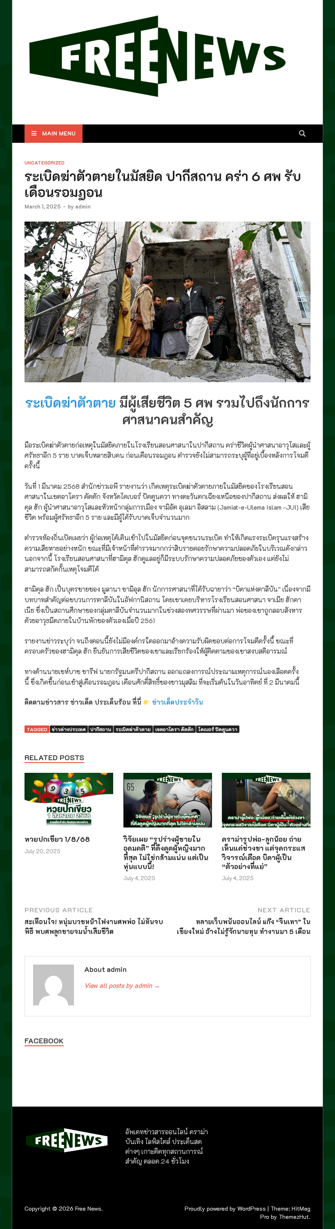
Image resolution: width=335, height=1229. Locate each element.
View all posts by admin (122, 985)
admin (83, 206)
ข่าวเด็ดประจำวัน (177, 702)
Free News (88, 1208)
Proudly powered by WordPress (225, 1208)
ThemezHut (294, 1216)
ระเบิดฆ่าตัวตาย (70, 402)
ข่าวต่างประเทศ (69, 729)
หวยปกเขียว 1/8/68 (57, 838)
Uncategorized (45, 163)
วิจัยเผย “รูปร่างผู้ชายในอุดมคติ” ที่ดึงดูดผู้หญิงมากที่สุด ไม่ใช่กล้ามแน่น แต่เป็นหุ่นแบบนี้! (165, 852)
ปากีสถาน (100, 729)
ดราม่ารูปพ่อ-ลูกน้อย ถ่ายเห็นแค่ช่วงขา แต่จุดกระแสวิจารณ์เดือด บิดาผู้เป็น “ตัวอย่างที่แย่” (263, 852)
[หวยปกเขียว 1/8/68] (69, 803)
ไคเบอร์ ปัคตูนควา (217, 729)
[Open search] (302, 133)
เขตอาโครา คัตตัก (174, 729)
